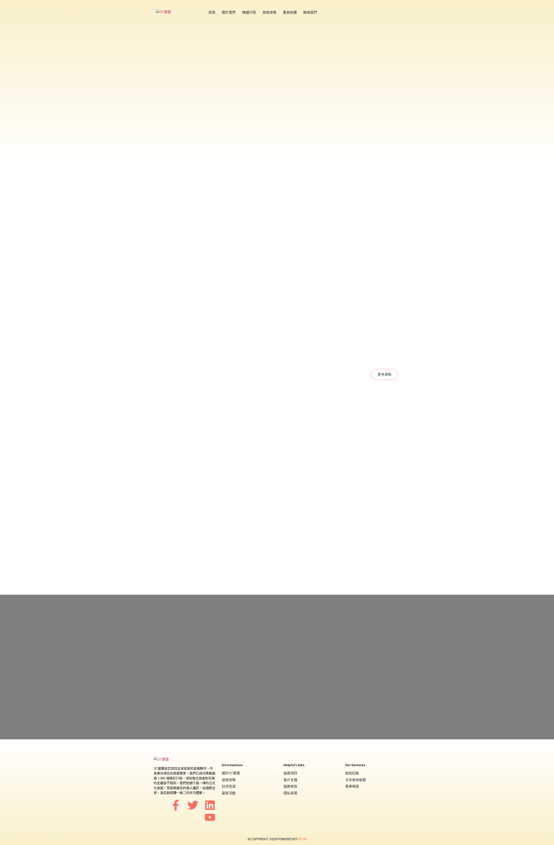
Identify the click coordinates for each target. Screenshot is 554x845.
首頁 (211, 12)
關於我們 (229, 12)
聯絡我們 (310, 12)
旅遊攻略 (269, 12)
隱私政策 (290, 793)
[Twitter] (192, 805)
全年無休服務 (355, 780)
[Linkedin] (210, 805)
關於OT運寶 (231, 773)
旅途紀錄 (352, 773)
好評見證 (229, 786)
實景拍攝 (290, 12)
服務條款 (290, 786)
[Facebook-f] (175, 805)
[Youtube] (210, 817)
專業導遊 (352, 786)
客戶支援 (290, 780)
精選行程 (249, 12)
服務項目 (290, 773)
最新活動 (229, 793)
